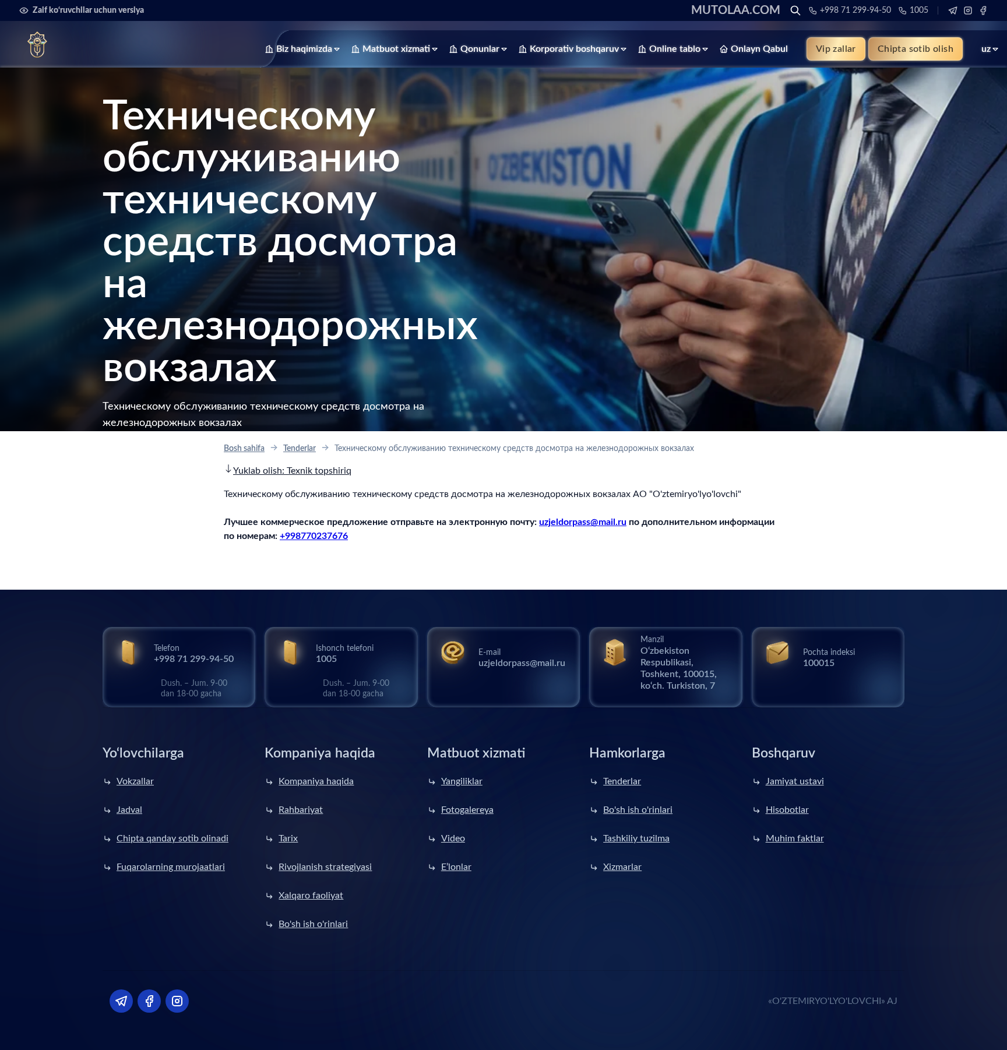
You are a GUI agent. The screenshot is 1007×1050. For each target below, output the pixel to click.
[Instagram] (968, 10)
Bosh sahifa (244, 449)
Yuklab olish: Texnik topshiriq (292, 470)
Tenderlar (299, 449)
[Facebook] (983, 10)
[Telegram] (953, 10)
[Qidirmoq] (795, 10)
